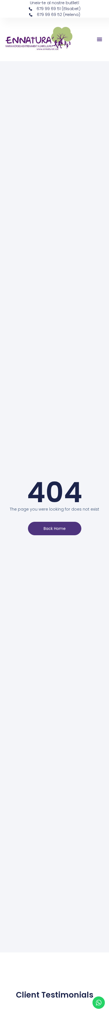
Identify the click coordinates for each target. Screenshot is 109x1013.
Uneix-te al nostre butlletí (54, 3)
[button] (99, 39)
